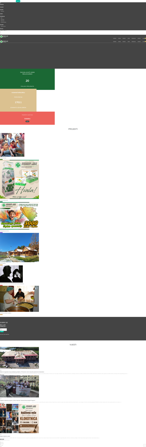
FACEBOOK (1, 442)
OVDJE (27, 121)
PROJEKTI (1, 9)
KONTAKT (1, 24)
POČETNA (2, 4)
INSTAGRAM (2, 443)
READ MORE (2, 403)
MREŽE (1, 34)
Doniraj (1, 28)
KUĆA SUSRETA (2, 11)
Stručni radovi (2, 19)
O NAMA (1, 7)
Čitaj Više (1, 159)
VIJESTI (1, 13)
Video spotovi (2, 20)
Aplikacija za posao (3, 26)
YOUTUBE (1, 445)
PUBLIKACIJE (2, 16)
